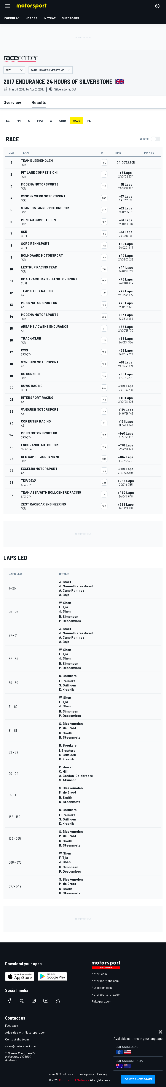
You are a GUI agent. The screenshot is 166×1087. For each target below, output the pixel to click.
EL (8, 120)
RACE (76, 120)
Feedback (11, 1025)
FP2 (40, 120)
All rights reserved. (104, 1080)
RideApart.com (101, 1001)
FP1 (18, 120)
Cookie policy (85, 1074)
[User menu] (157, 6)
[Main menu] (7, 6)
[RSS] (58, 1000)
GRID (62, 120)
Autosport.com (102, 987)
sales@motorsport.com (21, 1046)
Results (39, 102)
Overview (12, 102)
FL (89, 120)
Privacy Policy (106, 1074)
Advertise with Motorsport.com (25, 1032)
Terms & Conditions (60, 1074)
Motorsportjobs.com (105, 981)
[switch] (149, 139)
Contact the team (17, 1039)
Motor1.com (99, 974)
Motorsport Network (74, 1080)
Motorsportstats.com (106, 994)
